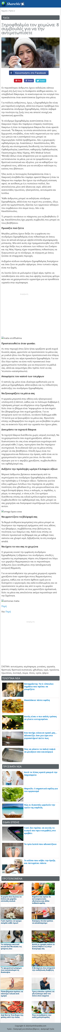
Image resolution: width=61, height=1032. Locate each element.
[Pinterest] (17, 80)
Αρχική (4, 11)
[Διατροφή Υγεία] (12, 5)
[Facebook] (30, 72)
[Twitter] (41, 80)
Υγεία (11, 11)
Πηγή (4, 606)
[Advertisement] (24, 313)
